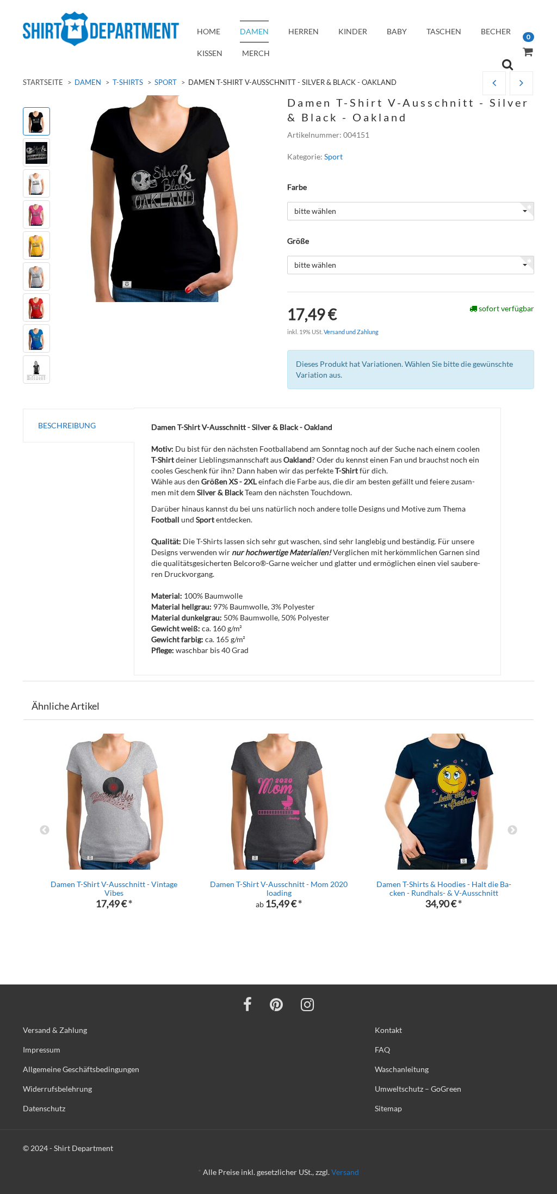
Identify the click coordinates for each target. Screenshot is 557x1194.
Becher (496, 31)
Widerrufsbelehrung (57, 1088)
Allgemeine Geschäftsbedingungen (81, 1069)
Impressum (41, 1049)
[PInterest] (276, 1004)
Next (512, 830)
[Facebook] (247, 1004)
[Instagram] (307, 1004)
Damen (254, 31)
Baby (397, 31)
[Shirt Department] (101, 29)
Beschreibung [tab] (67, 425)
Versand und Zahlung (351, 331)
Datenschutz (44, 1108)
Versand (345, 1172)
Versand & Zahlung (55, 1030)
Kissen (209, 53)
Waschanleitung (402, 1069)
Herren (303, 31)
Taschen (443, 31)
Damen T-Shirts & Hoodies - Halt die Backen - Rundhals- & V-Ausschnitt (443, 888)
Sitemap (388, 1108)
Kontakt (388, 1030)
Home (208, 31)
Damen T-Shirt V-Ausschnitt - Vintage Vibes (114, 888)
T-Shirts (128, 82)
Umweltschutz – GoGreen (418, 1088)
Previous (45, 830)
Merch (256, 53)
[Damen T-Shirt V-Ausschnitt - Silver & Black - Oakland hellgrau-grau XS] (521, 83)
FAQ (382, 1049)
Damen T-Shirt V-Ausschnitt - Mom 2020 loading (279, 888)
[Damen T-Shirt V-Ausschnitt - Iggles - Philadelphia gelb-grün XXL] (494, 83)
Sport (165, 82)
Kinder (352, 31)
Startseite (43, 82)
